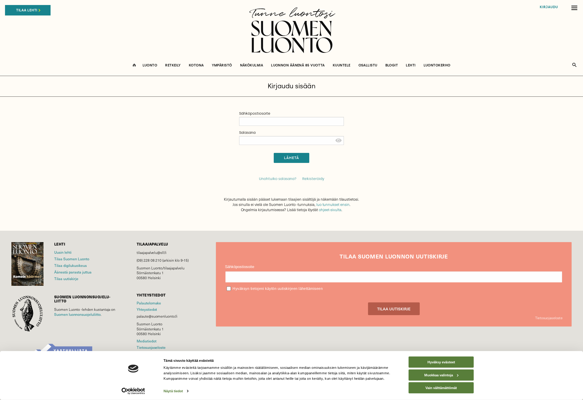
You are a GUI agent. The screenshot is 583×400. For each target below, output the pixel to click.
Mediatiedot (146, 341)
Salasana (247, 132)
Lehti (410, 65)
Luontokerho (437, 65)
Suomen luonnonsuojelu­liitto (77, 314)
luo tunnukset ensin (333, 204)
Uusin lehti (63, 252)
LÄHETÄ (291, 158)
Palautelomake (149, 303)
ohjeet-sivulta (330, 209)
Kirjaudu (549, 7)
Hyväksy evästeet (441, 362)
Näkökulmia (251, 65)
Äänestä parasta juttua (73, 272)
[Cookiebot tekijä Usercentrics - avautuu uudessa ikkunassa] (133, 391)
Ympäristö (222, 65)
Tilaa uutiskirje (66, 278)
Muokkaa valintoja (438, 375)
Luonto (150, 65)
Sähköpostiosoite (254, 113)
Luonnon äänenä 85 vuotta (298, 65)
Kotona (196, 65)
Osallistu (367, 65)
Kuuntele (341, 65)
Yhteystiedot (147, 309)
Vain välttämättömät (441, 388)
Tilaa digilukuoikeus (70, 265)
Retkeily (173, 65)
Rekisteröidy (313, 179)
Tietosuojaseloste (151, 347)
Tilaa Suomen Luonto (71, 258)
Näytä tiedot (173, 391)
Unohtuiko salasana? (278, 179)
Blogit (391, 65)
